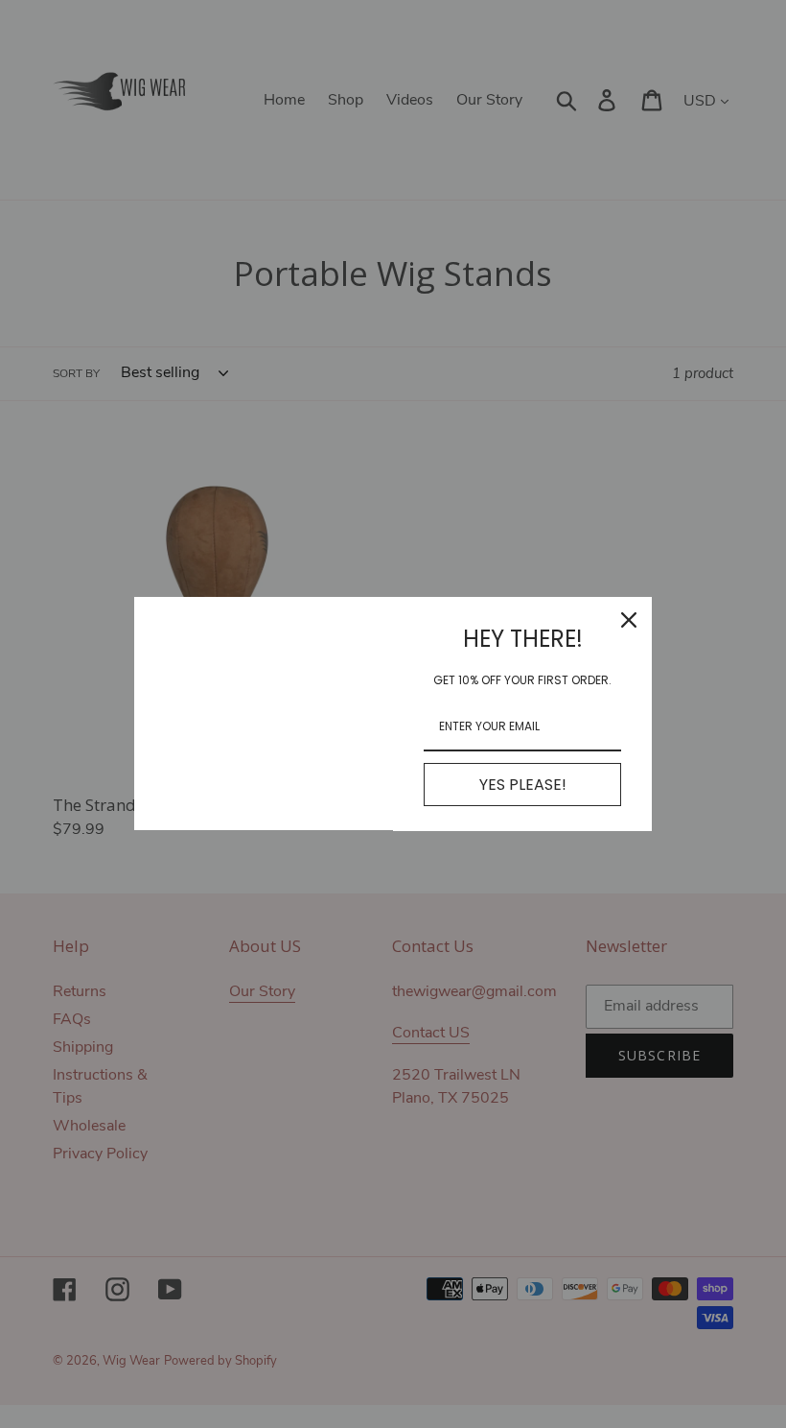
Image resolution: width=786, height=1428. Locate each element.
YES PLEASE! (522, 785)
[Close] (629, 620)
